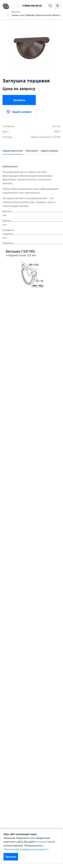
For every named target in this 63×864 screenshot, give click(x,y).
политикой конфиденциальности (31, 358)
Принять (10, 856)
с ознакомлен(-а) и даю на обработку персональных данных (33, 348)
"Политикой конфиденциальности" (26, 849)
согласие (42, 841)
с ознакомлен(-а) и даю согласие (31, 360)
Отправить (31, 420)
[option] (31, 48)
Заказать (19, 99)
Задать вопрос (22, 111)
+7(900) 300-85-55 (32, 5)
